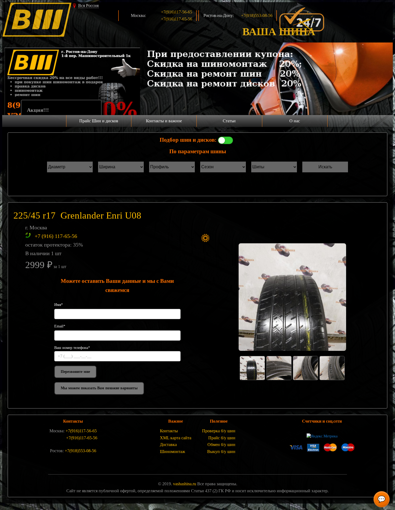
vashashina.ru (184, 484)
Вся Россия (88, 5)
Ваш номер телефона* (72, 348)
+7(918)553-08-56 (256, 15)
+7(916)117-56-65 (176, 12)
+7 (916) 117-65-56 (56, 236)
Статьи (229, 121)
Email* (59, 326)
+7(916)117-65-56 (176, 19)
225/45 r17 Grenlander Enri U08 (77, 215)
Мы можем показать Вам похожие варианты (99, 388)
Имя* (58, 305)
